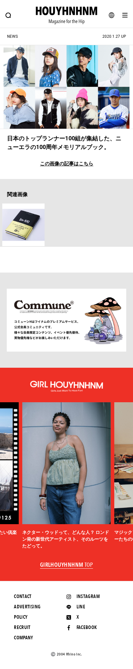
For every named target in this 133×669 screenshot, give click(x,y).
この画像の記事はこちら (66, 163)
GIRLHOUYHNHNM (66, 565)
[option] (66, 475)
